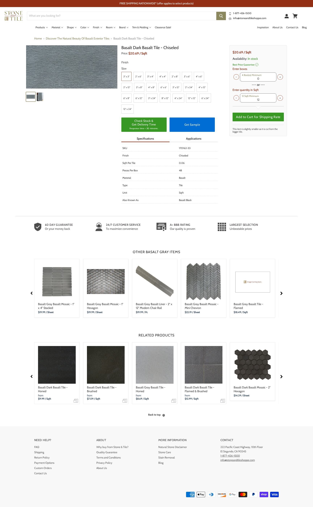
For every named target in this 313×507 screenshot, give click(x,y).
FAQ (36, 447)
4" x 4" (162, 76)
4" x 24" (178, 98)
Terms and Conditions (108, 457)
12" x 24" (127, 109)
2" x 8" (175, 76)
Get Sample (192, 124)
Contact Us (40, 473)
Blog (160, 462)
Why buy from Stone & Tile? (112, 447)
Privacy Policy (104, 462)
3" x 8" (139, 87)
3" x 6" (187, 76)
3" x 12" (175, 87)
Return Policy (42, 457)
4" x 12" (202, 87)
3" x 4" (150, 76)
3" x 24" (152, 98)
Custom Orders (43, 468)
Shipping (39, 452)
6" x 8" (126, 98)
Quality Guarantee (106, 452)
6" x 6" (163, 87)
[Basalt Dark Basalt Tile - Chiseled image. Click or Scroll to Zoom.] (71, 66)
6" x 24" (205, 98)
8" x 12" (165, 98)
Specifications (145, 138)
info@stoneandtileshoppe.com (249, 18)
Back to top (154, 414)
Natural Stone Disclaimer (172, 447)
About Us (101, 468)
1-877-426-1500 (242, 13)
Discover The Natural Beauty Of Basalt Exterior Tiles (77, 38)
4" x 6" (199, 76)
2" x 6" (138, 76)
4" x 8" (151, 87)
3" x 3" (126, 76)
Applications (193, 138)
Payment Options (44, 462)
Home (38, 38)
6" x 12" (138, 98)
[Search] (221, 16)
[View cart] (295, 16)
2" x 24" (189, 87)
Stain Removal (166, 457)
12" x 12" (192, 98)
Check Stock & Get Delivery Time (144, 124)
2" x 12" (126, 87)
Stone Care (164, 452)
